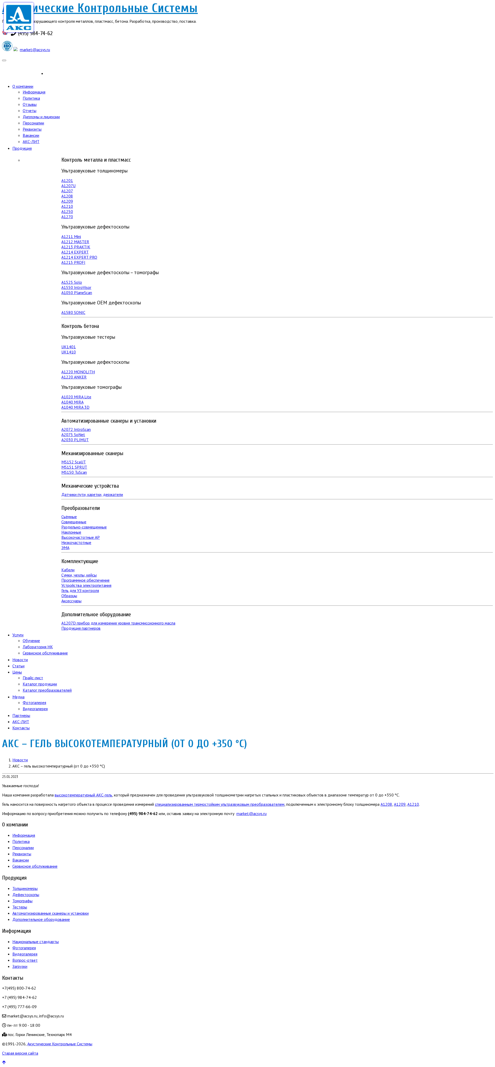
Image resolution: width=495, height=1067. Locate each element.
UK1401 (68, 346)
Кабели (68, 569)
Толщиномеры (25, 888)
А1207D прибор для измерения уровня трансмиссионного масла (118, 623)
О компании (22, 86)
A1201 (67, 180)
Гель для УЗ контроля (80, 590)
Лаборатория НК (38, 646)
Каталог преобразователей (47, 690)
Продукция (22, 148)
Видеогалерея (35, 708)
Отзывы (30, 104)
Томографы (22, 900)
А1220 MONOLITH (78, 371)
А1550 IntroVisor (76, 287)
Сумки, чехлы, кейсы (79, 575)
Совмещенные (73, 521)
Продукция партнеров (81, 628)
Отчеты (29, 110)
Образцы (69, 595)
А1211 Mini (71, 236)
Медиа (18, 696)
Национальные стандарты (35, 941)
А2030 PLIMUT (75, 439)
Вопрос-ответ (25, 960)
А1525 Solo (71, 282)
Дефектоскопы (25, 894)
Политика (31, 98)
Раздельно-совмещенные (84, 526)
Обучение (31, 640)
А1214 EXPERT (75, 252)
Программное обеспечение (85, 580)
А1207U (68, 185)
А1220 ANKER (74, 377)
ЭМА (65, 547)
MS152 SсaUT (73, 461)
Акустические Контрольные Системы (100, 8)
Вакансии (31, 135)
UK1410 (68, 351)
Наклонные (71, 532)
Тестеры (19, 907)
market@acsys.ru (35, 49)
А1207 (67, 190)
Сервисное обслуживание (45, 652)
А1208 (67, 196)
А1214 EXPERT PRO (79, 257)
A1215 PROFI (73, 262)
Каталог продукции (40, 683)
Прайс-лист (33, 677)
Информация (34, 91)
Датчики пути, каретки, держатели (92, 494)
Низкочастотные (76, 542)
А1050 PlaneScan (76, 292)
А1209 (67, 201)
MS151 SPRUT (74, 467)
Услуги (17, 634)
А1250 (67, 211)
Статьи (18, 665)
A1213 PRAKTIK (75, 246)
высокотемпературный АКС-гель (83, 794)
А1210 (67, 206)
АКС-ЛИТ (31, 141)
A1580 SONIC (73, 312)
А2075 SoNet (73, 434)
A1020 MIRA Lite (76, 396)
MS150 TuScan (74, 472)
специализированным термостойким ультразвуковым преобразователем (219, 804)
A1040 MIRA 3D (75, 407)
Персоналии (33, 122)
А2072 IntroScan (76, 429)
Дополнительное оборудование (41, 919)
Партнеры (21, 715)
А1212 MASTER (75, 241)
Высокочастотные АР (80, 537)
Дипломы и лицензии (41, 116)
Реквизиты (32, 129)
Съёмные (69, 516)
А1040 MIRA (72, 402)
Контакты (21, 727)
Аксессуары (71, 600)
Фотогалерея (34, 702)
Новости (20, 659)
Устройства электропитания (86, 585)
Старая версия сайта (20, 1053)
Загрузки (19, 966)
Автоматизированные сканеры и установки (50, 913)
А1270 (67, 216)
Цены (17, 672)
